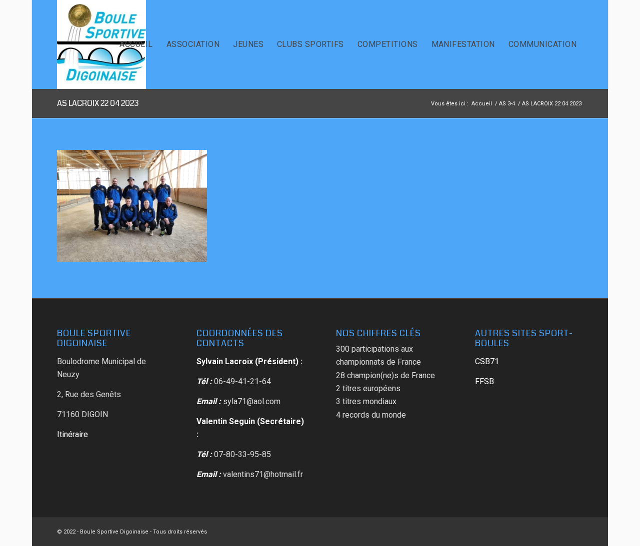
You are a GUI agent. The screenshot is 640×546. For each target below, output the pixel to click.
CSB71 (487, 361)
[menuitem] (136, 44)
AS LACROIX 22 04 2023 (98, 103)
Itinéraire (72, 434)
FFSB (484, 381)
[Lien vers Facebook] (575, 530)
